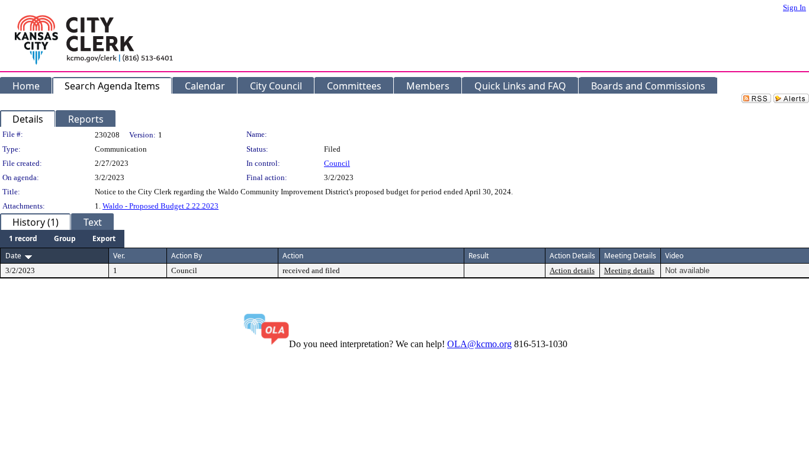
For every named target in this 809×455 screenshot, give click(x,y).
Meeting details (629, 270)
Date (13, 256)
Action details (572, 270)
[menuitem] (23, 238)
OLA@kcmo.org (479, 344)
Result (478, 256)
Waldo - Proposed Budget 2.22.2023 (160, 205)
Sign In (794, 7)
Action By (186, 256)
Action (292, 256)
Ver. (119, 256)
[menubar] (62, 239)
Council (337, 163)
